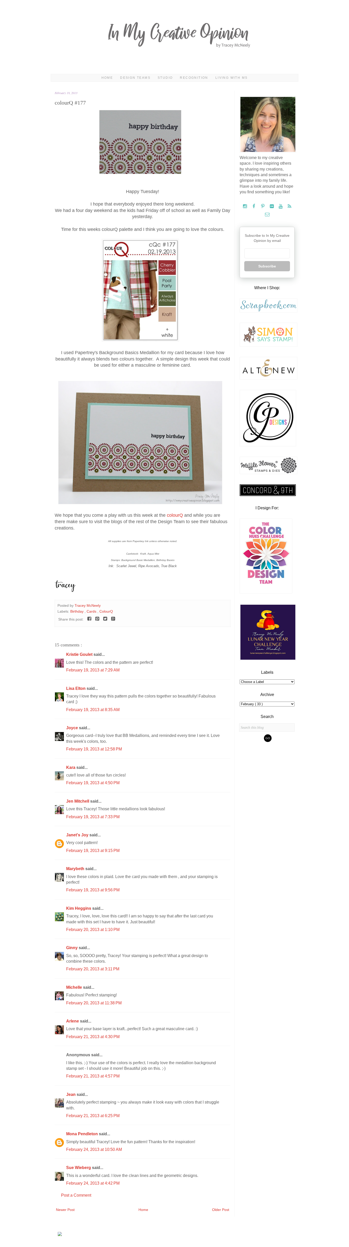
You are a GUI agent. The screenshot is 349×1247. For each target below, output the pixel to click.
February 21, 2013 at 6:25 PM (93, 1116)
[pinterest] (263, 206)
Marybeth (75, 869)
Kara (71, 767)
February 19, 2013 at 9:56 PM (93, 890)
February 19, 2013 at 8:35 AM (93, 709)
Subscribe (267, 266)
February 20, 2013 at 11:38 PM (94, 1003)
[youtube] (281, 206)
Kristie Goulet (80, 654)
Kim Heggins (79, 908)
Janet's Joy (77, 835)
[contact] (267, 214)
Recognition (194, 78)
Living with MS (231, 78)
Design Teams (135, 78)
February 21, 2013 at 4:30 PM (93, 1037)
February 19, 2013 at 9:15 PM (93, 850)
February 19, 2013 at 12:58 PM (94, 749)
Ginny (72, 948)
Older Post (220, 1210)
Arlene (73, 1021)
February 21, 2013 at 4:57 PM (93, 1076)
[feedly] (290, 206)
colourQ (175, 515)
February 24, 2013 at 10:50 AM (94, 1149)
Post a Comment (76, 1195)
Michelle (74, 987)
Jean (71, 1094)
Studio (165, 78)
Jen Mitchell (78, 801)
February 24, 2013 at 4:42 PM (93, 1183)
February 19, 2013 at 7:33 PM (93, 817)
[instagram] (245, 206)
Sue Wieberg (79, 1167)
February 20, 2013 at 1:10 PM (93, 929)
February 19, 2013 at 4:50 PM (93, 783)
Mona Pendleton (82, 1134)
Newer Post (65, 1210)
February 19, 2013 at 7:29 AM (93, 670)
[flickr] (272, 206)
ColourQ (106, 611)
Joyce (72, 728)
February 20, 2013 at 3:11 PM (92, 969)
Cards (92, 611)
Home (107, 78)
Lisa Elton (76, 688)
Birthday (77, 611)
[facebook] (254, 206)
